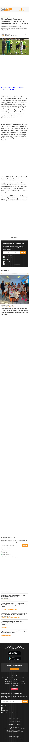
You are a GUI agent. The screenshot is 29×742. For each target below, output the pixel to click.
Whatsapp (25, 678)
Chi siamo (4, 678)
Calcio (2, 17)
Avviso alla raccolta (14, 733)
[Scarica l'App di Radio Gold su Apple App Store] (14, 653)
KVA (18, 740)
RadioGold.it (18, 736)
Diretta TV (22, 683)
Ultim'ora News (9, 680)
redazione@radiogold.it (19, 738)
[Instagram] (16, 647)
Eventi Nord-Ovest (8, 262)
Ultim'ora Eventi (8, 683)
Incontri (10, 609)
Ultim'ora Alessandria (19, 680)
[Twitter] (9, 647)
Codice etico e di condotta (14, 721)
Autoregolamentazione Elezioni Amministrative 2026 (14, 728)
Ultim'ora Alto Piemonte (18, 681)
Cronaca (3, 599)
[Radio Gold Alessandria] (6, 9)
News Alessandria (8, 257)
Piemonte (7, 627)
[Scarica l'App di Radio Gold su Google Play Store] (14, 658)
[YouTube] (13, 647)
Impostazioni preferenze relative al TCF (14, 730)
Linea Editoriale (14, 723)
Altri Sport (3, 306)
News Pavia (7, 259)
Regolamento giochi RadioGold (14, 724)
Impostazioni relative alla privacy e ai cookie (14, 731)
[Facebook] (6, 647)
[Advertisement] (14, 70)
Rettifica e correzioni (14, 727)
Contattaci (14, 688)
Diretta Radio (16, 683)
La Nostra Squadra (11, 678)
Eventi (5, 609)
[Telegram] (19, 647)
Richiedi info (14, 669)
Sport (7, 306)
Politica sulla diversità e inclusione (14, 720)
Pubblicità (19, 678)
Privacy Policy (17, 264)
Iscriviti (23, 252)
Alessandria (7, 17)
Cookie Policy (17, 718)
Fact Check (14, 726)
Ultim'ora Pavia (8, 681)
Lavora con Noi (14, 685)
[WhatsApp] (22, 647)
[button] (27, 273)
